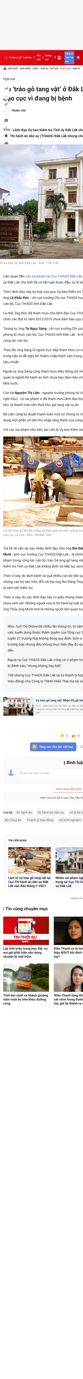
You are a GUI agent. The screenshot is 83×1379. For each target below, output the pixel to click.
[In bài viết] (6, 144)
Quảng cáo (48, 57)
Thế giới (54, 68)
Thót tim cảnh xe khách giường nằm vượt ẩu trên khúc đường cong (25, 999)
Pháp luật (65, 68)
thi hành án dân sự (51, 812)
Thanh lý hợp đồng (40, 820)
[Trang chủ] (5, 68)
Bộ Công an (13, 820)
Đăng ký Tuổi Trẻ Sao (69, 57)
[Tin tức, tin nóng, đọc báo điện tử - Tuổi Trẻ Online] (3, 58)
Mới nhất (13, 68)
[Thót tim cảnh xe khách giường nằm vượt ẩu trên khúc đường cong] (26, 977)
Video (35, 68)
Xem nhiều (25, 68)
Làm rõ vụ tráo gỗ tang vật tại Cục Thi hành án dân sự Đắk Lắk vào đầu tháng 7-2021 (29, 882)
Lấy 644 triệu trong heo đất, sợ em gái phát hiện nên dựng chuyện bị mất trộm (25, 952)
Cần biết (39, 57)
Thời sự (44, 68)
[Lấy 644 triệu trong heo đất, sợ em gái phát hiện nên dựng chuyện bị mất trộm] (26, 931)
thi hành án (24, 812)
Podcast (13, 57)
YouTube (27, 57)
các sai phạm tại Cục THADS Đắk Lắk (53, 276)
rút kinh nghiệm (70, 820)
